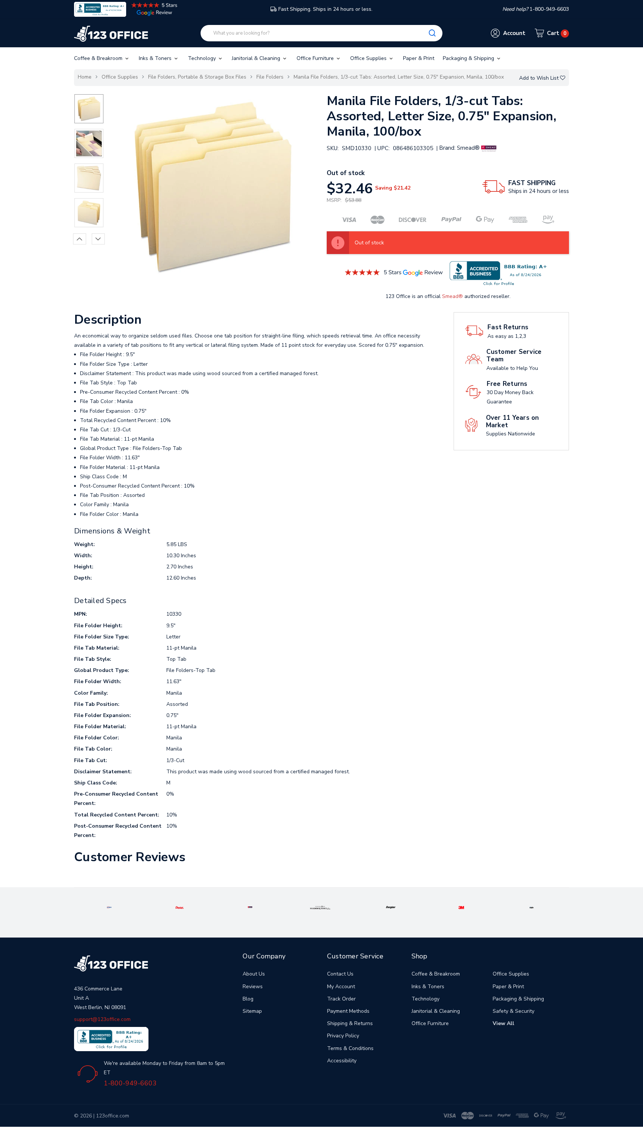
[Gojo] (532, 907)
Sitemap (252, 1011)
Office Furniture (316, 58)
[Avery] (109, 907)
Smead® (452, 296)
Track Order (341, 998)
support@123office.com (102, 1019)
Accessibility (341, 1060)
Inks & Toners (156, 58)
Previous (79, 238)
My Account (341, 986)
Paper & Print (418, 58)
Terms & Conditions (350, 1048)
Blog (248, 998)
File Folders (270, 76)
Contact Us (340, 973)
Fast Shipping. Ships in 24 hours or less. (325, 9)
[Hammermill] (320, 907)
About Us (254, 973)
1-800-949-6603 (130, 1083)
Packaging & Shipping (469, 58)
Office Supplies (369, 58)
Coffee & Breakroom (99, 58)
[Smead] (250, 907)
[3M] (461, 907)
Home (85, 76)
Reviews (253, 986)
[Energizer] (391, 907)
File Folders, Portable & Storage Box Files (197, 76)
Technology (202, 58)
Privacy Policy (343, 1035)
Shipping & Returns (350, 1023)
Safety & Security (513, 1011)
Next (98, 238)
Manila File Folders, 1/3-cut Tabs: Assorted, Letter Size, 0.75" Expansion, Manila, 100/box (399, 76)
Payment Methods (348, 1011)
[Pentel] (180, 907)
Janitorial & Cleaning (257, 58)
